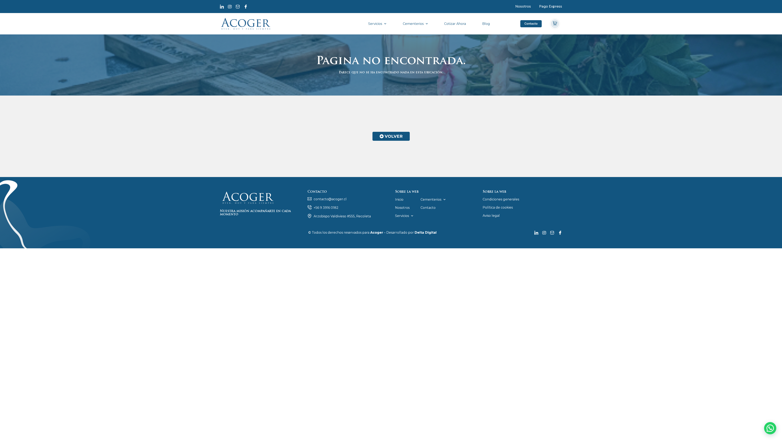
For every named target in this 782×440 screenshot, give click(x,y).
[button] (770, 428)
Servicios (375, 23)
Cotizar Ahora (455, 23)
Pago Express (550, 6)
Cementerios (413, 23)
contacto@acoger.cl (330, 199)
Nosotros (523, 6)
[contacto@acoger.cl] (310, 199)
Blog (486, 23)
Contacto (428, 208)
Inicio (399, 199)
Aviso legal (491, 216)
